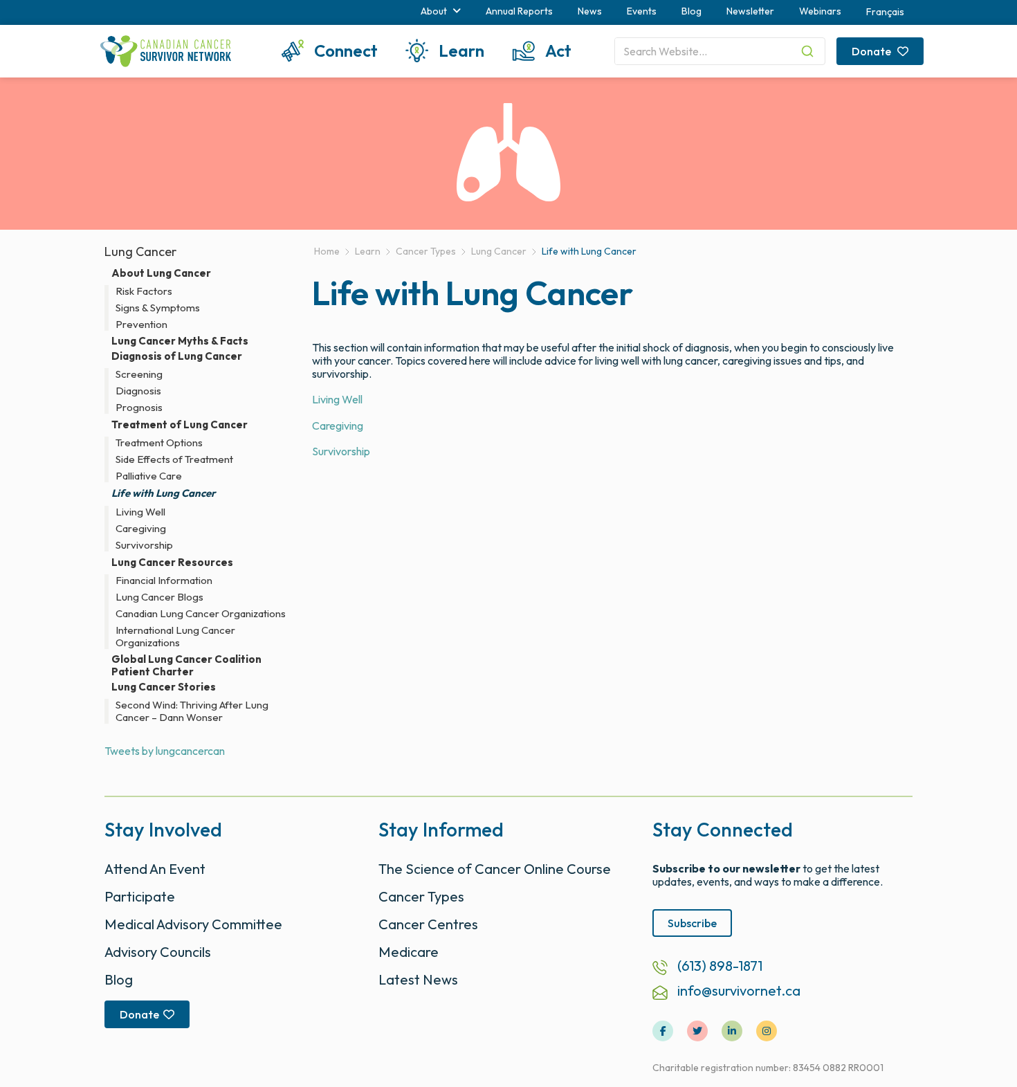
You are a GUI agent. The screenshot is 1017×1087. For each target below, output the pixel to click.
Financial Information (164, 580)
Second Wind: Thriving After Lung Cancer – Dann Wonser (192, 711)
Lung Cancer (140, 251)
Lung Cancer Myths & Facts (179, 341)
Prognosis (139, 407)
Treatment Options (159, 443)
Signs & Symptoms (158, 308)
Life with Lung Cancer (163, 493)
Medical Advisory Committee (193, 924)
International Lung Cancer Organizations (175, 636)
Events (642, 11)
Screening (139, 374)
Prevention (141, 324)
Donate (872, 51)
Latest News (418, 979)
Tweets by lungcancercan (164, 751)
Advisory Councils (157, 951)
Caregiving (337, 425)
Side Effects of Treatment (174, 459)
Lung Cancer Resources (172, 562)
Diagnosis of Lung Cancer (176, 356)
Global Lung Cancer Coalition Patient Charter (186, 665)
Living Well (337, 399)
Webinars (820, 11)
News (590, 11)
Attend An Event (154, 868)
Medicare (408, 951)
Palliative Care (149, 476)
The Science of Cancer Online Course (494, 868)
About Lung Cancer (161, 273)
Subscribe (692, 923)
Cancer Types (421, 896)
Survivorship (341, 451)
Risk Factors (144, 291)
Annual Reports (519, 11)
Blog (691, 11)
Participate (139, 896)
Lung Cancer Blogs (159, 597)
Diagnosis (138, 391)
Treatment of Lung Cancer (179, 424)
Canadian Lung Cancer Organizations (201, 614)
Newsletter (750, 11)
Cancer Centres (428, 924)
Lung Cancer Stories (163, 686)
